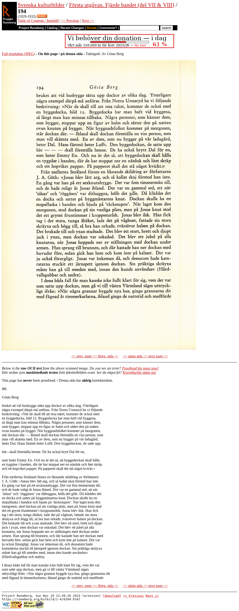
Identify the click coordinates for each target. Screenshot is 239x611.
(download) (112, 595)
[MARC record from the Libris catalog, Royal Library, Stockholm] (42, 16)
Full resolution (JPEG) (18, 54)
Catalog (52, 28)
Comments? (108, 28)
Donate (92, 28)
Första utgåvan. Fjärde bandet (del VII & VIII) (121, 5)
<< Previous (70, 21)
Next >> (88, 21)
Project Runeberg (31, 28)
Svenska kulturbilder (41, 5)
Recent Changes (72, 28)
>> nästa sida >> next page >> (145, 356)
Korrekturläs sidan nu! (139, 372)
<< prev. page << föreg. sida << (94, 356)
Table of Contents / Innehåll (38, 21)
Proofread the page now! (140, 368)
